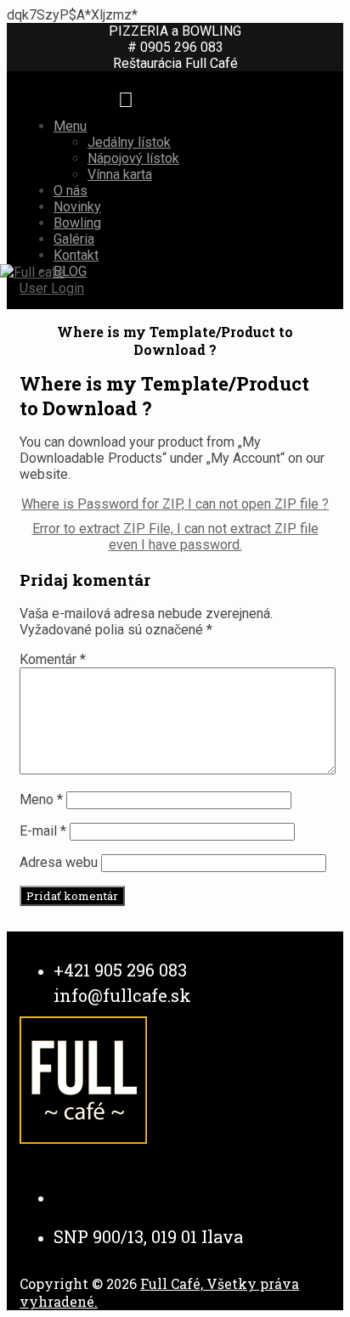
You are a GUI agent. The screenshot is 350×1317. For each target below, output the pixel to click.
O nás (71, 191)
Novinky (77, 207)
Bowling (77, 223)
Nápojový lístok (133, 158)
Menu (70, 126)
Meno (41, 799)
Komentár (53, 659)
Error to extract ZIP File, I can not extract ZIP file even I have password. (175, 537)
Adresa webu (59, 862)
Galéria (74, 239)
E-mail (43, 831)
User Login (52, 288)
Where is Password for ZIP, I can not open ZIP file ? (175, 504)
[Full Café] (32, 272)
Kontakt (76, 255)
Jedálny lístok (129, 142)
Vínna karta (120, 174)
